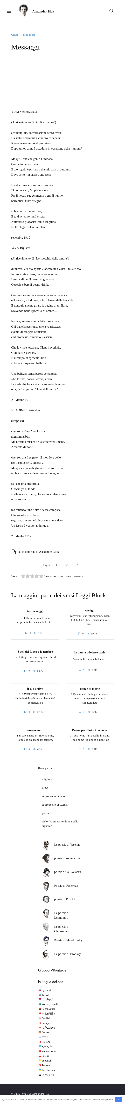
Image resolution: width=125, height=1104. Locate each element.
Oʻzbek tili (48, 1074)
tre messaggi (35, 611)
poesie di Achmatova (67, 858)
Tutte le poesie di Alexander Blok (38, 551)
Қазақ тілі (47, 1046)
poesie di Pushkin (65, 899)
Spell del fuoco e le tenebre (35, 651)
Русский (46, 990)
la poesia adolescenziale (89, 652)
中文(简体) (48, 1013)
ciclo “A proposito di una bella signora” (60, 823)
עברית (45, 1037)
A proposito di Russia (55, 804)
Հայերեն (48, 999)
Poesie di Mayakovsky (68, 940)
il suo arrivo (35, 688)
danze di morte (90, 688)
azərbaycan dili (50, 1004)
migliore (47, 779)
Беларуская (48, 1008)
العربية (45, 994)
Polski (45, 1055)
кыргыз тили (49, 1051)
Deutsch (46, 1032)
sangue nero (35, 730)
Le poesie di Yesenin (67, 844)
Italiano (46, 1041)
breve (45, 787)
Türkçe (46, 1065)
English (46, 1018)
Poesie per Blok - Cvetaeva (90, 730)
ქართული (48, 1027)
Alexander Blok (43, 11)
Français (46, 1023)
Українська (48, 1070)
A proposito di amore (54, 796)
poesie (45, 813)
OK (118, 1099)
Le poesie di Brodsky (67, 954)
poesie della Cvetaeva (67, 872)
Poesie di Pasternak (66, 885)
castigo (89, 610)
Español (46, 1060)
